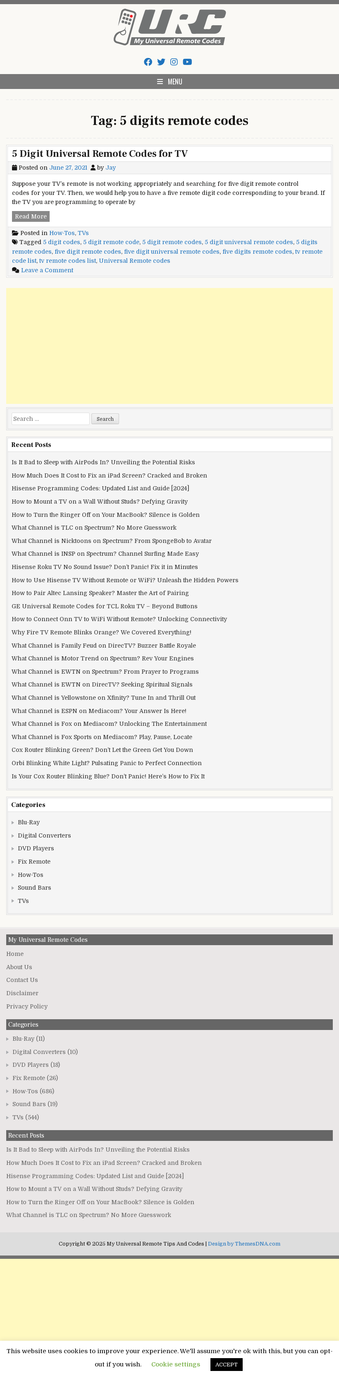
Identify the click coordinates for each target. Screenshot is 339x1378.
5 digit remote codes (172, 242)
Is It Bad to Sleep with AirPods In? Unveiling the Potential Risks (103, 462)
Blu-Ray (29, 822)
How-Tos (62, 233)
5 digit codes (61, 242)
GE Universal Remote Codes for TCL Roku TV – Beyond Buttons (105, 606)
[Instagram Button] (174, 62)
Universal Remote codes (134, 260)
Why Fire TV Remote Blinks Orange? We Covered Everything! (101, 632)
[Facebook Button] (148, 62)
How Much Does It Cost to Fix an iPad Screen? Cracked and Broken (109, 475)
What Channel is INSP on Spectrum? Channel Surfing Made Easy (105, 553)
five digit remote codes (88, 251)
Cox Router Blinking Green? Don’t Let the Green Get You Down (102, 750)
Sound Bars (34, 887)
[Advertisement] (169, 346)
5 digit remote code (111, 242)
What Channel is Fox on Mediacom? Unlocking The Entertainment (109, 723)
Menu (175, 81)
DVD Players (36, 848)
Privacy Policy (27, 1006)
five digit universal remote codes (172, 251)
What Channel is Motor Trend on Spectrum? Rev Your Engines (103, 658)
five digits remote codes (257, 251)
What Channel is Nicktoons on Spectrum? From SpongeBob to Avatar (112, 541)
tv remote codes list (67, 260)
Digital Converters (44, 835)
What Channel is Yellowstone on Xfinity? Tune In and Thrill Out (104, 697)
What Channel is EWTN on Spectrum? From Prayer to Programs (105, 671)
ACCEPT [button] (226, 1364)
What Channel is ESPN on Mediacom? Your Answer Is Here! (99, 711)
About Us (19, 967)
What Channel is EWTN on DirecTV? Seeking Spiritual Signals (102, 684)
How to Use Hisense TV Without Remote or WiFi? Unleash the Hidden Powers (125, 580)
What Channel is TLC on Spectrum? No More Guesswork (94, 527)
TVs (83, 233)
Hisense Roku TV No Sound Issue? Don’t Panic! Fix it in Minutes (105, 567)
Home (15, 954)
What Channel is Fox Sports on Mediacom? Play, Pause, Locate (102, 737)
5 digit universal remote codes (249, 242)
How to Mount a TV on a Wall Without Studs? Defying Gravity (100, 501)
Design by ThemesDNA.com (244, 1244)
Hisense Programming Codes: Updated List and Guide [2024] (100, 488)
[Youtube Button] (187, 62)
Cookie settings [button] (175, 1364)
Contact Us (22, 980)
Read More (32, 217)
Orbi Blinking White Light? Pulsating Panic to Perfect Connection (107, 763)
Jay (110, 167)
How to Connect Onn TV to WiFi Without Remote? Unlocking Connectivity (119, 619)
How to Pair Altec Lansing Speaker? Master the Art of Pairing (100, 593)
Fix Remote (34, 861)
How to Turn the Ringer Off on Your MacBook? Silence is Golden (106, 514)
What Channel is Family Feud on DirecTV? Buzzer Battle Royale (104, 645)
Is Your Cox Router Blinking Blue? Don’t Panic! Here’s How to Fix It (108, 776)
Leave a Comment (47, 270)
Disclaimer (22, 993)
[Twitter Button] (161, 62)
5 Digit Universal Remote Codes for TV (100, 153)
